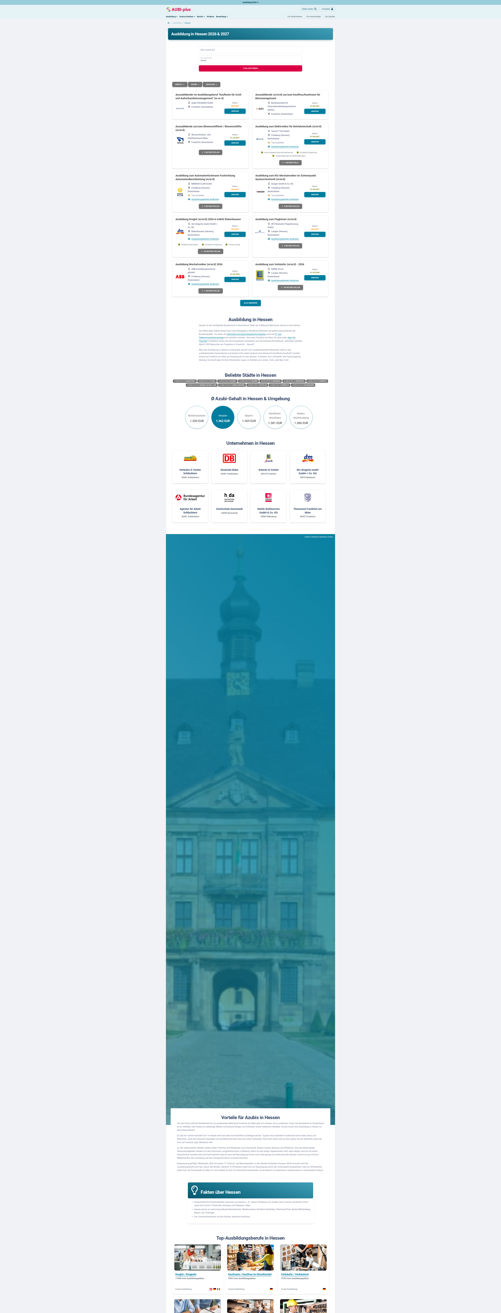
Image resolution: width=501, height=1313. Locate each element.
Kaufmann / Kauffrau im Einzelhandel (250, 1274)
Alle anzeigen (250, 303)
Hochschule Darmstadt (229, 508)
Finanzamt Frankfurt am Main (308, 510)
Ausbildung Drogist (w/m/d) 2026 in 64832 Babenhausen (208, 219)
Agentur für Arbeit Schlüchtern (190, 510)
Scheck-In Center (268, 469)
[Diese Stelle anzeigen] (180, 108)
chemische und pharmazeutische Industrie (246, 334)
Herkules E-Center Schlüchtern (190, 471)
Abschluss (210, 84)
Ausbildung (177, 23)
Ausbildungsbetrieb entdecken (285, 146)
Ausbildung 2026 (250, 2)
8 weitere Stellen (211, 206)
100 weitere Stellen (211, 251)
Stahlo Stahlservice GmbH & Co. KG (268, 510)
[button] (171, 16)
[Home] (169, 23)
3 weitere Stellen (211, 152)
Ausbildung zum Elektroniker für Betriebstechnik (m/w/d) (288, 126)
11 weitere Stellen (212, 291)
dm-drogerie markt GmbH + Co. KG (308, 471)
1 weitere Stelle (292, 163)
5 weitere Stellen (291, 246)
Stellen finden (250, 68)
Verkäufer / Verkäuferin (295, 1274)
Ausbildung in (184, 381)
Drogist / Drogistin (185, 1274)
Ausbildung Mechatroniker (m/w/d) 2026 (198, 264)
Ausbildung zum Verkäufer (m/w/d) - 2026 (279, 264)
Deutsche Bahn (229, 469)
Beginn (194, 84)
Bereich (178, 84)
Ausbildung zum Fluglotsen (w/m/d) (276, 219)
